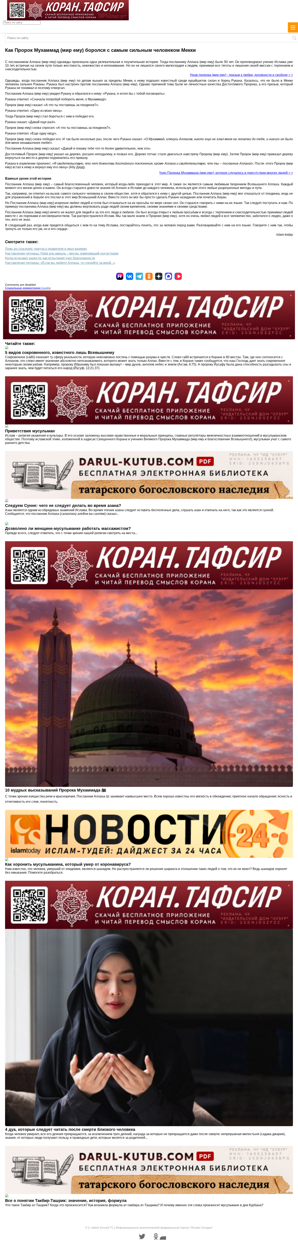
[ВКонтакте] (129, 276)
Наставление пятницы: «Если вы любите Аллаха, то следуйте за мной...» (60, 263)
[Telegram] (139, 276)
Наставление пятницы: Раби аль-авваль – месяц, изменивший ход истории (61, 253)
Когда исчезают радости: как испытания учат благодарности (50, 258)
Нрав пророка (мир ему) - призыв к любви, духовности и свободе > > (241, 75)
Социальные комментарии (28, 288)
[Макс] (168, 276)
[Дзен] (158, 276)
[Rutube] (119, 276)
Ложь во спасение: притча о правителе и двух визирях (46, 249)
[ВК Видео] (178, 276)
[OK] (149, 276)
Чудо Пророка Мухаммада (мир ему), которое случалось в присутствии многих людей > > (226, 173)
